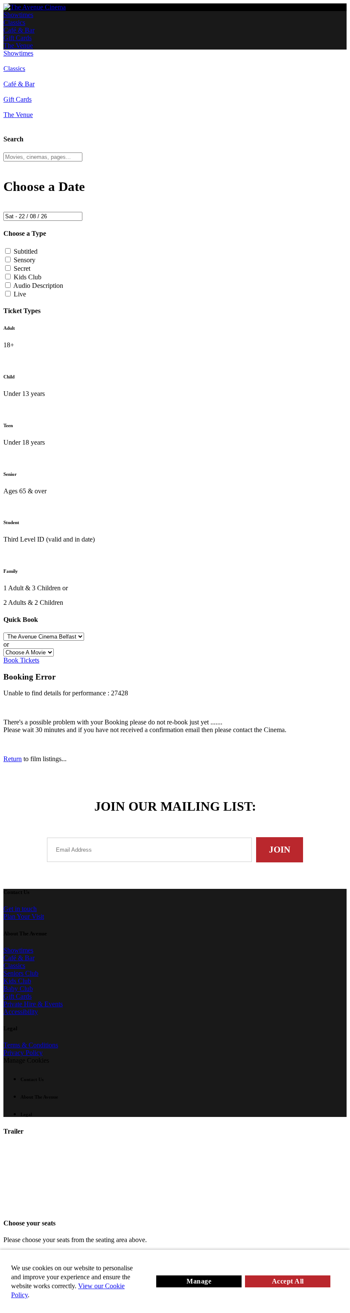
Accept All (288, 1281)
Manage (199, 1281)
